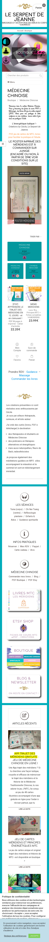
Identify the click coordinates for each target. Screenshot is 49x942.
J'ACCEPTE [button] (34, 936)
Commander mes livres (20, 576)
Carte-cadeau (21, 550)
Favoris (17, 360)
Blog (36, 576)
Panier (32, 360)
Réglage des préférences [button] (15, 936)
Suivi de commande (32, 349)
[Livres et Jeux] (15, 271)
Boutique (11, 100)
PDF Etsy (32, 580)
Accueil (20, 31)
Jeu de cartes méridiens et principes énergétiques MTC (24, 842)
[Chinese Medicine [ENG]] (34, 271)
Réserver (12, 546)
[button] (39, 8)
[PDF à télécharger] (24, 251)
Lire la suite (24, 809)
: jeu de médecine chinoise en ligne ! (24, 758)
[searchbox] (24, 75)
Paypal (35, 546)
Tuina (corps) (16, 509)
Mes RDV (24, 546)
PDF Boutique (18, 580)
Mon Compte (17, 349)
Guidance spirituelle (28, 520)
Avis (32, 550)
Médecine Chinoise (29, 100)
